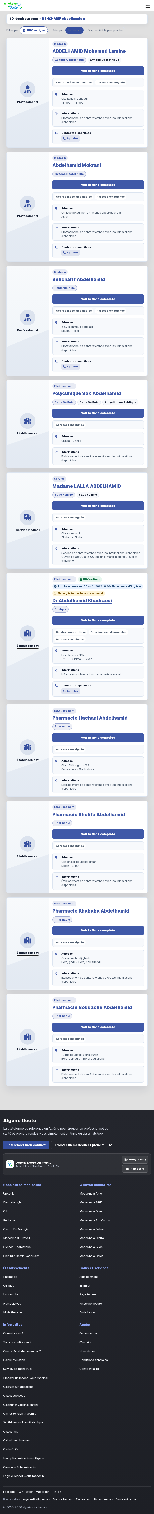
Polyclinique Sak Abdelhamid (86, 393)
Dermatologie (12, 1202)
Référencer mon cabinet (26, 1145)
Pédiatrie (9, 1220)
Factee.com (83, 1499)
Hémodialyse (12, 1303)
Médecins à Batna (91, 1229)
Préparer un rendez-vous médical (25, 1378)
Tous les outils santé (17, 1342)
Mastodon (42, 1492)
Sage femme (64, 494)
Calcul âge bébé (14, 1395)
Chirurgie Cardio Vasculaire (21, 1256)
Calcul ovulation (14, 1360)
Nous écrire (87, 1351)
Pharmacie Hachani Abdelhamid (90, 718)
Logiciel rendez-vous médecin (23, 1476)
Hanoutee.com (103, 1499)
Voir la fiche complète (98, 71)
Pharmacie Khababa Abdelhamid (90, 911)
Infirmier (84, 1285)
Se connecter (88, 1333)
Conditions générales (93, 1360)
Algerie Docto (19, 1120)
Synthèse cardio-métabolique (23, 1422)
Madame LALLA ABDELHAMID (86, 486)
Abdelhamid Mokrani (76, 165)
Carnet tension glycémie (19, 1413)
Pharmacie (62, 726)
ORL (6, 1211)
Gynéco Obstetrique (69, 60)
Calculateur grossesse (18, 1387)
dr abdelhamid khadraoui (82, 600)
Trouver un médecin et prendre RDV (83, 1145)
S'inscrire (85, 1342)
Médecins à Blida (91, 1247)
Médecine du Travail (16, 1238)
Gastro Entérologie (15, 1229)
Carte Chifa (10, 1449)
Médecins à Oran (90, 1211)
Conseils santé (13, 1333)
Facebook (9, 1492)
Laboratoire (10, 1294)
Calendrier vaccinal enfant (20, 1405)
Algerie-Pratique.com (36, 1499)
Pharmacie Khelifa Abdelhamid (88, 814)
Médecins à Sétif (90, 1202)
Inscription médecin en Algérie (23, 1458)
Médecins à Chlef (91, 1256)
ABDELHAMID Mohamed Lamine (89, 51)
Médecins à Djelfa (91, 1238)
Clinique (60, 609)
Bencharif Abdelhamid (78, 279)
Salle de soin (64, 402)
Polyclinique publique (120, 402)
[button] (34, 30)
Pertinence (74, 30)
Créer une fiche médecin (19, 1467)
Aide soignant (88, 1277)
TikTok (56, 1492)
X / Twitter (26, 1492)
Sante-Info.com (126, 1499)
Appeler (72, 138)
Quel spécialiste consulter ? (22, 1351)
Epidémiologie (65, 288)
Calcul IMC (10, 1431)
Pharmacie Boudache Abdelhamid (92, 1007)
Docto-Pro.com (63, 1499)
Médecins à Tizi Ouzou (94, 1220)
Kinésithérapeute (90, 1303)
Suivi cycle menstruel (17, 1369)
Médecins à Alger (91, 1193)
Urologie (8, 1193)
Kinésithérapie (12, 1312)
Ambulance (87, 1312)
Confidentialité (89, 1369)
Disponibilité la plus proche (105, 30)
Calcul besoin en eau (17, 1440)
